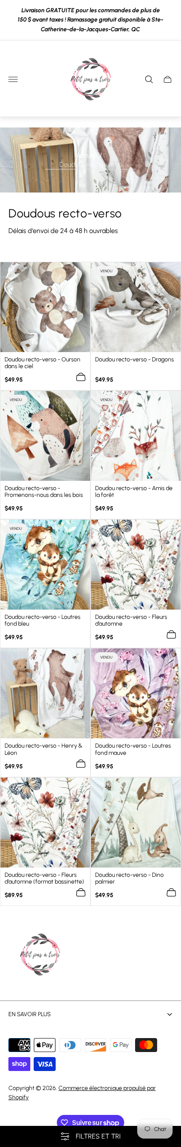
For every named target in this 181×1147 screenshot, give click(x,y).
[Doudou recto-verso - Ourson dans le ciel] (45, 307)
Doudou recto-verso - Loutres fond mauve (133, 749)
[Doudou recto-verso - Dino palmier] (136, 823)
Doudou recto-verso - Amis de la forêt (134, 492)
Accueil (86, 155)
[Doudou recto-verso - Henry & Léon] (45, 693)
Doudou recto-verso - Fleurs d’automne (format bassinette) (44, 878)
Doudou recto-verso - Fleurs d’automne (131, 620)
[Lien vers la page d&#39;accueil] (40, 955)
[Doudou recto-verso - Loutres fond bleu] (45, 565)
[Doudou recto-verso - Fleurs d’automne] (136, 565)
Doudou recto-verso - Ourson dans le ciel (42, 363)
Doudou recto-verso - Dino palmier (129, 878)
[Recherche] (149, 79)
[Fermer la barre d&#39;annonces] (168, 20)
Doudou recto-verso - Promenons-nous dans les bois (44, 492)
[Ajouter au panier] (81, 377)
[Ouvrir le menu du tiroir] (13, 79)
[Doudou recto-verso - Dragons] (136, 307)
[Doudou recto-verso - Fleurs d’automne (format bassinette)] (45, 823)
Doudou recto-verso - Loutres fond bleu (42, 620)
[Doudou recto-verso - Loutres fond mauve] (136, 693)
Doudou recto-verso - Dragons (134, 359)
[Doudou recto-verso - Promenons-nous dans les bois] (45, 436)
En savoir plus (29, 1014)
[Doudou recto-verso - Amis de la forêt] (136, 436)
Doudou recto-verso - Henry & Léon (44, 749)
